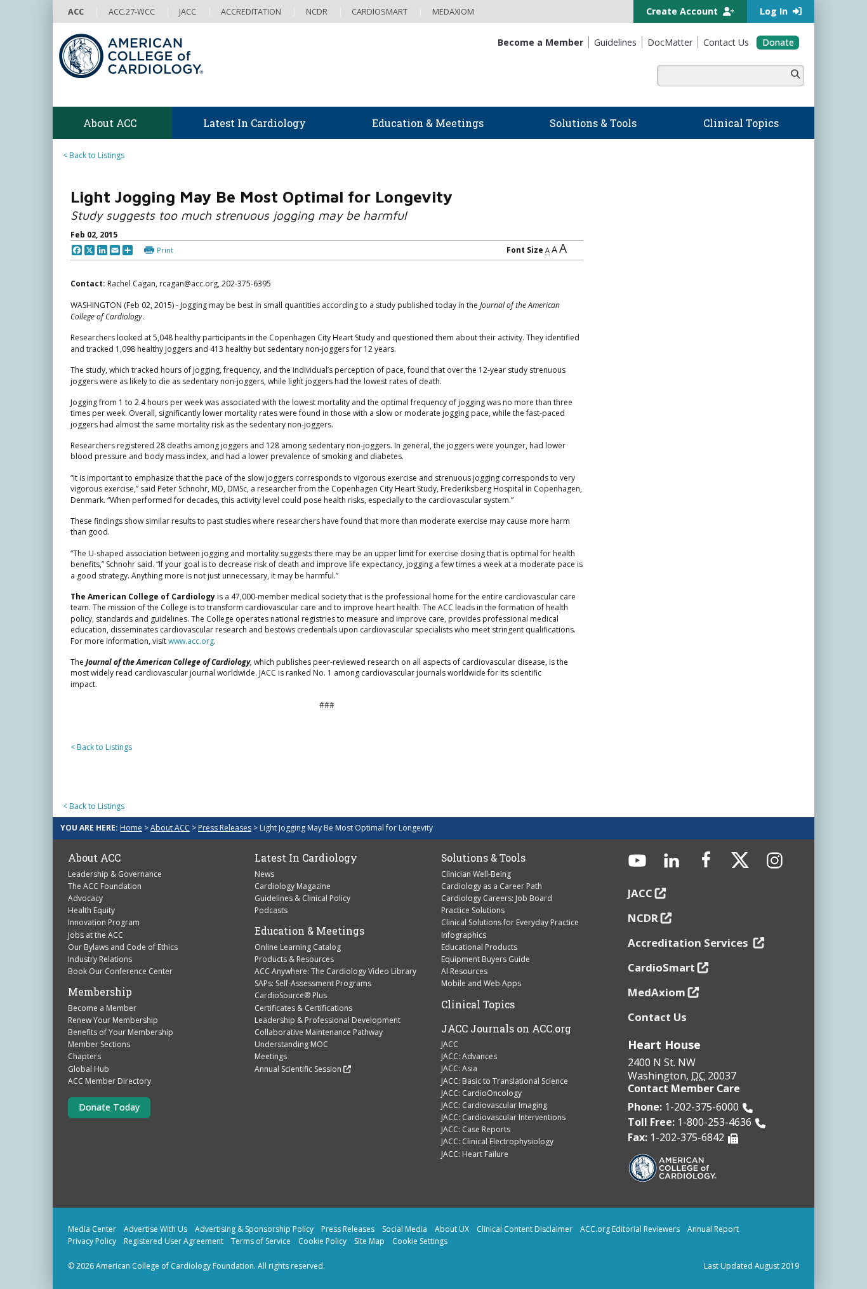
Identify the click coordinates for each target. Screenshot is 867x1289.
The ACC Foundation (105, 886)
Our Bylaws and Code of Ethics (123, 947)
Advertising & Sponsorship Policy (254, 1229)
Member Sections (99, 1044)
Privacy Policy (92, 1241)
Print (165, 250)
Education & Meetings (309, 931)
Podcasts (271, 910)
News (264, 874)
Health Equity (91, 910)
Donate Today (109, 1107)
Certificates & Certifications (303, 1008)
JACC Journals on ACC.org (506, 1028)
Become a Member (102, 1008)
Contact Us (657, 1017)
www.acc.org (191, 641)
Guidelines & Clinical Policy (302, 898)
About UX (452, 1229)
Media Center (92, 1229)
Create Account (683, 11)
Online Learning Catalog (298, 947)
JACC (449, 1044)
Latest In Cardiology (306, 858)
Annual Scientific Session (298, 1069)
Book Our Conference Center (120, 971)
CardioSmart (661, 967)
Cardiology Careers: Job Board (496, 898)
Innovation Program (104, 922)
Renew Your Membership (113, 1020)
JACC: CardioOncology (481, 1093)
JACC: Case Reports (475, 1129)
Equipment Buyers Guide (485, 959)
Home (131, 827)
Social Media (404, 1229)
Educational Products (479, 947)
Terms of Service (261, 1241)
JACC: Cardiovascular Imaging (494, 1105)
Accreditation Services (689, 942)
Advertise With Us (155, 1229)
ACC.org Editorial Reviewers (630, 1229)
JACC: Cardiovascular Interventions (503, 1117)
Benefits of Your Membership (120, 1032)
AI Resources (464, 971)
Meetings (271, 1056)
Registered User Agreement (173, 1241)
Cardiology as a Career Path (491, 886)
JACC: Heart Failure (474, 1154)
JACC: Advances (469, 1056)
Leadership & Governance (115, 874)
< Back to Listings (93, 155)
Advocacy (85, 898)
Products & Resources (294, 959)
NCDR (643, 918)
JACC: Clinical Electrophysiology (497, 1141)
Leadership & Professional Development (327, 1020)
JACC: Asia (459, 1068)
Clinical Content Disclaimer (524, 1229)
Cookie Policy (322, 1241)
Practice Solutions (473, 910)
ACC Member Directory (109, 1081)
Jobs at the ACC (95, 935)
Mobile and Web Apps (481, 983)
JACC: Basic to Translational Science (504, 1081)
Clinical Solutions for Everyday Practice (510, 922)
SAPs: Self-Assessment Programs (313, 983)
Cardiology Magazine (293, 886)
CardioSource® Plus (291, 995)
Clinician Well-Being (476, 874)
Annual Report (713, 1229)
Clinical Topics (478, 1004)
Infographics (463, 935)
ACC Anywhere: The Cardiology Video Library (335, 971)
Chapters (84, 1056)
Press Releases (224, 827)
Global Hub (88, 1069)
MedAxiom (656, 992)
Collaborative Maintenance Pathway (319, 1032)
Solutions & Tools (483, 858)
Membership (100, 991)
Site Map (369, 1241)
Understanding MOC (291, 1044)
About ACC (170, 827)
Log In (775, 11)
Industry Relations (100, 959)
